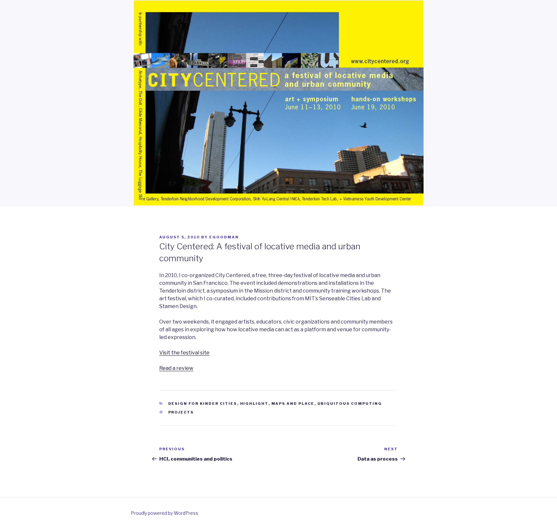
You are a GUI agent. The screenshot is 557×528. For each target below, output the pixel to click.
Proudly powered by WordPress (164, 513)
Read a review (176, 368)
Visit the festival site (184, 353)
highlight (254, 403)
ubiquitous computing (350, 403)
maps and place (293, 403)
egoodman (224, 237)
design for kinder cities (202, 403)
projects (181, 412)
